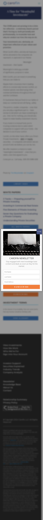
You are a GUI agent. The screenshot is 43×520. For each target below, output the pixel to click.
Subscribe (21, 287)
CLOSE (39, 231)
